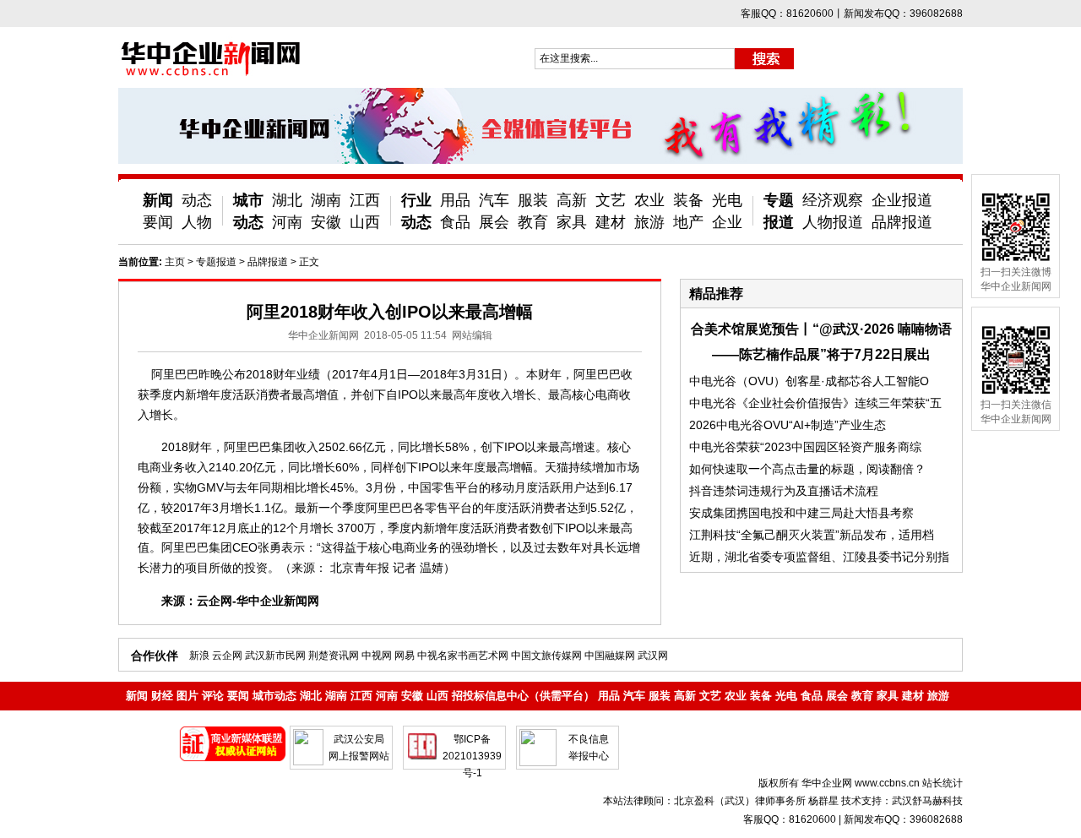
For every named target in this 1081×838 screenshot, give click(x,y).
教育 (533, 222)
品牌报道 (902, 222)
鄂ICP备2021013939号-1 (472, 756)
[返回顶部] (1037, 777)
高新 (572, 200)
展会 (494, 222)
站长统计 (942, 783)
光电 (727, 200)
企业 (727, 222)
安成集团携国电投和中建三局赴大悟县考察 (801, 513)
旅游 (649, 222)
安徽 (326, 222)
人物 (197, 222)
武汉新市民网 (275, 655)
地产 (688, 222)
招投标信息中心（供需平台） (523, 695)
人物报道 (832, 222)
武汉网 (653, 655)
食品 (455, 222)
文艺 (610, 200)
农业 (649, 200)
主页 (175, 262)
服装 (533, 200)
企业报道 (902, 200)
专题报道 (216, 262)
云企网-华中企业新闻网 (258, 600)
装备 (688, 200)
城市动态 (274, 695)
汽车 (494, 200)
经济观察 (832, 200)
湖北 (287, 200)
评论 (213, 695)
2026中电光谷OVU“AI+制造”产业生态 (787, 425)
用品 (455, 200)
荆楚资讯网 (333, 655)
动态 (197, 200)
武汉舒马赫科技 (927, 801)
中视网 (376, 655)
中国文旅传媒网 (546, 655)
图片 (187, 695)
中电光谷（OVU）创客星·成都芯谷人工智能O (809, 381)
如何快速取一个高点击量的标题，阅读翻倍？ (807, 469)
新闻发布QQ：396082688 (903, 819)
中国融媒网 (609, 655)
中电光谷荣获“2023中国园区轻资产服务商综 (805, 447)
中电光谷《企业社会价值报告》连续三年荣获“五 (815, 403)
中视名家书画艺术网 (462, 655)
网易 (404, 655)
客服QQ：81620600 (789, 819)
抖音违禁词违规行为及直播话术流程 (783, 491)
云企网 (227, 655)
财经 (162, 695)
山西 (365, 222)
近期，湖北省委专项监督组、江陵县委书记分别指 (819, 556)
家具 (572, 222)
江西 (365, 200)
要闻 (158, 222)
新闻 (158, 200)
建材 (610, 222)
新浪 (199, 655)
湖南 (326, 200)
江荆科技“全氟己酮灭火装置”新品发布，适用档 (811, 534)
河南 (287, 222)
